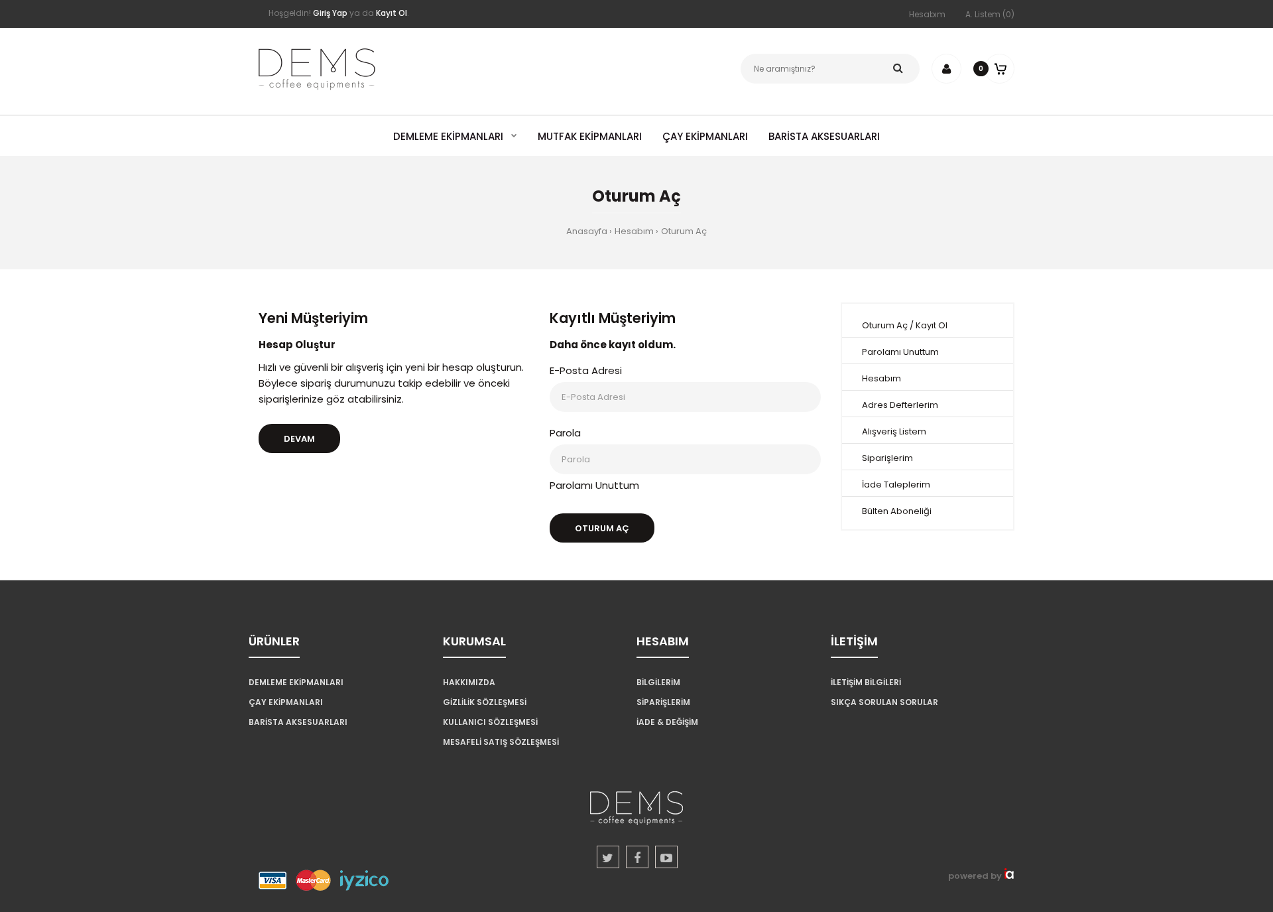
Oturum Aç (684, 231)
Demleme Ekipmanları (296, 682)
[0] (999, 69)
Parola (565, 433)
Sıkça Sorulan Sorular (884, 702)
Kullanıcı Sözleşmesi (490, 722)
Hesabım (927, 14)
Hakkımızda (469, 682)
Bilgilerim (658, 682)
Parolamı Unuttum (594, 485)
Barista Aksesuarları (298, 722)
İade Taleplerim (896, 484)
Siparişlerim (887, 458)
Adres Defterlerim (900, 405)
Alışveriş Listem (894, 431)
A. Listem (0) (989, 14)
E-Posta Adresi (586, 370)
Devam (299, 438)
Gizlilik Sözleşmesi (484, 702)
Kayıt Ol (931, 325)
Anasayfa (586, 231)
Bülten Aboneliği (897, 511)
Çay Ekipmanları (286, 702)
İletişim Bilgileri (866, 682)
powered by (976, 876)
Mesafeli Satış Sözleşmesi (501, 742)
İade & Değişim (667, 722)
